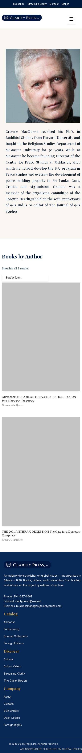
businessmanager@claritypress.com (38, 605)
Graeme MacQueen (12, 405)
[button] (52, 18)
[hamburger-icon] (71, 19)
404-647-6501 (22, 596)
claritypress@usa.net (28, 601)
